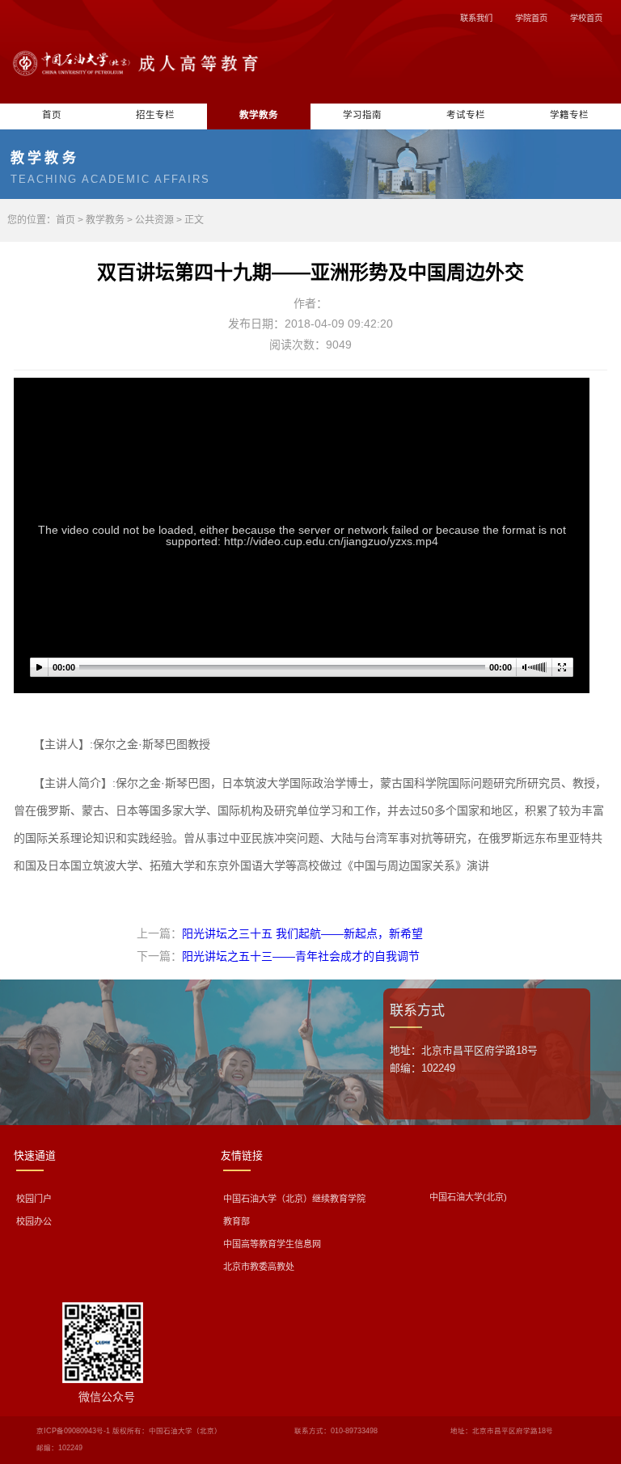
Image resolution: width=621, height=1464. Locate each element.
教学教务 (258, 115)
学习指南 (362, 115)
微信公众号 (106, 1397)
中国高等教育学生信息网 (272, 1244)
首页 (51, 115)
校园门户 (34, 1199)
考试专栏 (465, 115)
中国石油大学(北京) (468, 1197)
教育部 (236, 1221)
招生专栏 (155, 115)
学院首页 (531, 18)
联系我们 (476, 18)
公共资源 (154, 220)
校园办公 (34, 1221)
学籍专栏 (569, 115)
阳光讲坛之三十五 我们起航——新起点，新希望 (302, 933)
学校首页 (586, 18)
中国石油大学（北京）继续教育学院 (294, 1199)
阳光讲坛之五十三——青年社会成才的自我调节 (301, 956)
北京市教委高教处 (258, 1266)
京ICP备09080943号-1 (73, 1431)
